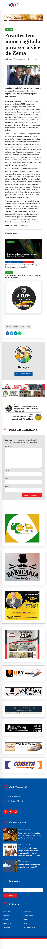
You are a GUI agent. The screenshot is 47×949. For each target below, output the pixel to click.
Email (7, 478)
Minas (22, 326)
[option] (23, 75)
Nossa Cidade (28, 262)
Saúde (25, 923)
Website (7, 486)
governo (15, 326)
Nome (7, 470)
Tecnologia (6, 927)
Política (10, 242)
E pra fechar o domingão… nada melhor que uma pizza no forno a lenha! (29, 835)
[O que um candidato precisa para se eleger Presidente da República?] (23, 249)
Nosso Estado (7, 923)
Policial (26, 919)
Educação (6, 915)
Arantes (9, 326)
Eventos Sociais (28, 915)
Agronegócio (27, 912)
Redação (10, 59)
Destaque (9, 262)
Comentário (9, 446)
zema (28, 326)
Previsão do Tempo (29, 927)
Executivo (18, 262)
